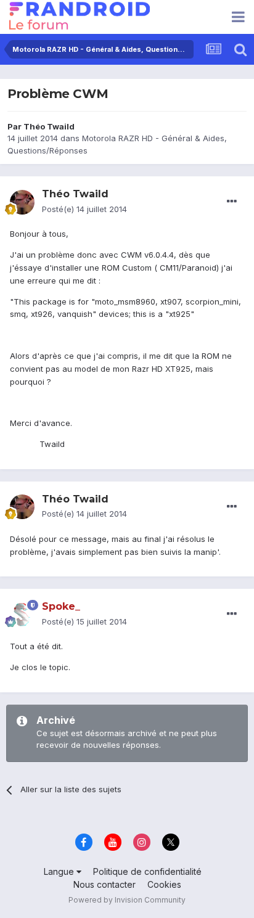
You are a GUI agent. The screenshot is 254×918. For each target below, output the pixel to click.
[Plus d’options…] (231, 201)
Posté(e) (84, 209)
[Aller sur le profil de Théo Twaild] (22, 202)
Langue (60, 871)
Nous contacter (104, 884)
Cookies (164, 884)
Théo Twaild (49, 126)
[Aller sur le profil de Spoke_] (22, 614)
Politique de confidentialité (147, 871)
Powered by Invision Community (127, 899)
